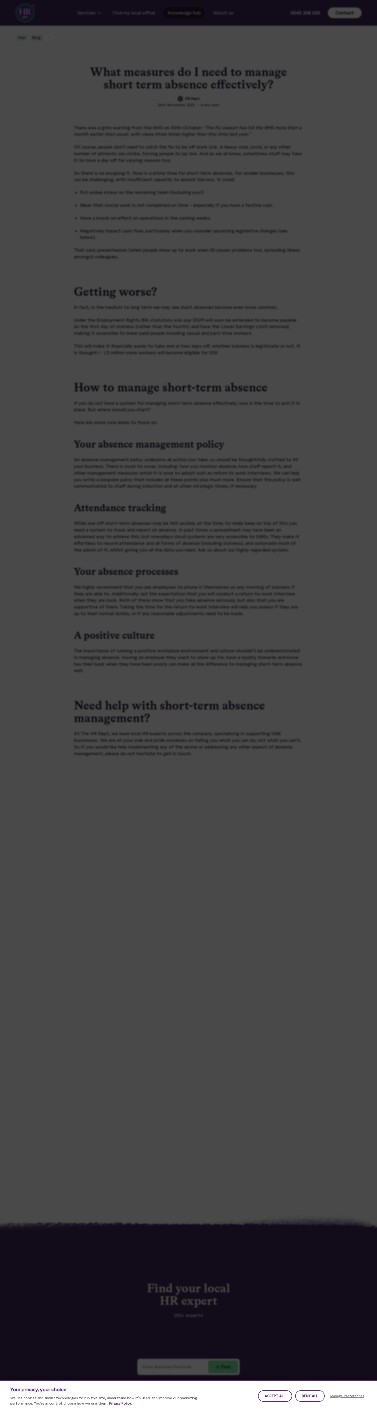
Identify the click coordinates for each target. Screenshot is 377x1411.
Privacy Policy (120, 1403)
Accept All (275, 1396)
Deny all (310, 1396)
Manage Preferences (347, 1396)
